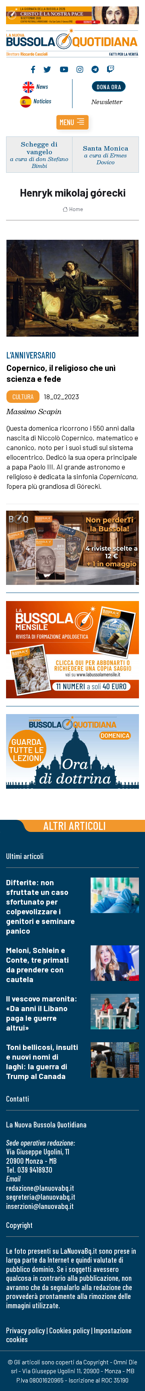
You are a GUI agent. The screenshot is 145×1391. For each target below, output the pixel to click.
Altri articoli (75, 825)
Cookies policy (69, 1330)
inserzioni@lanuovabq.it (40, 1206)
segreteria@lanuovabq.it (40, 1196)
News (42, 86)
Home (76, 209)
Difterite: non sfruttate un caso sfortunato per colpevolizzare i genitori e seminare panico (40, 906)
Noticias (42, 101)
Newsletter (106, 102)
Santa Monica (105, 148)
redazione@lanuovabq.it (40, 1187)
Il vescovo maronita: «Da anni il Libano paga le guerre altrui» (41, 1013)
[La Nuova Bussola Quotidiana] (72, 41)
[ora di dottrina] (72, 751)
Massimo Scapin (34, 411)
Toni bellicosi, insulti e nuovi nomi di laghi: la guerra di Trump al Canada (42, 1061)
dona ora (109, 86)
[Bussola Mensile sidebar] (72, 649)
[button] (72, 122)
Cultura (22, 396)
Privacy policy (25, 1330)
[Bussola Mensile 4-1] (72, 548)
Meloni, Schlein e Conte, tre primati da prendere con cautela (37, 964)
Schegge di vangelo (39, 148)
